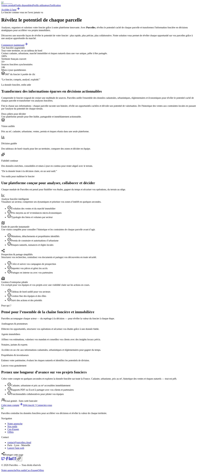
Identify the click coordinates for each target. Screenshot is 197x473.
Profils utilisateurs (41, 5)
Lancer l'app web (15, 448)
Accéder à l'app (8, 9)
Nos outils (12, 426)
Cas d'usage (13, 429)
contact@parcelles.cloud (19, 442)
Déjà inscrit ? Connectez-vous (37, 405)
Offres (10, 432)
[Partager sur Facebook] (7, 459)
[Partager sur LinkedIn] (10, 459)
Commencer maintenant (12, 45)
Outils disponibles (23, 5)
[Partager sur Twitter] (3, 459)
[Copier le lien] (19, 458)
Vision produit (8, 5)
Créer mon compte (10, 405)
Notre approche (14, 423)
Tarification (55, 5)
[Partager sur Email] (14, 459)
